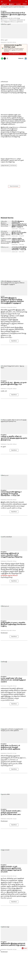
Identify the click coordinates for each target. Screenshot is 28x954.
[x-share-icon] (5, 59)
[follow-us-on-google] (25, 58)
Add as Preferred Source (14, 53)
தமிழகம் (4, 4)
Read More (14, 341)
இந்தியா (11, 4)
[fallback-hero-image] (6, 224)
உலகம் (18, 4)
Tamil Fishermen (13, 165)
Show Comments (14, 186)
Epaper (25, 948)
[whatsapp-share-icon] (2, 59)
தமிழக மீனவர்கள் (5, 165)
